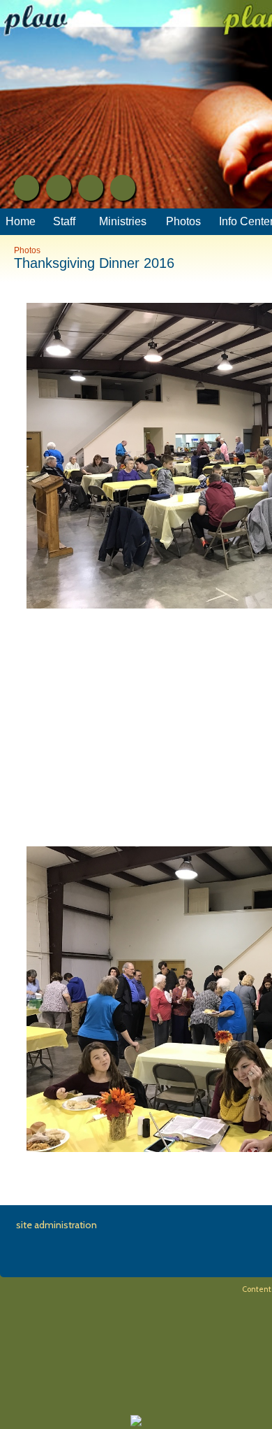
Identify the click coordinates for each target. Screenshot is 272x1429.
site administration (56, 1224)
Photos (27, 250)
